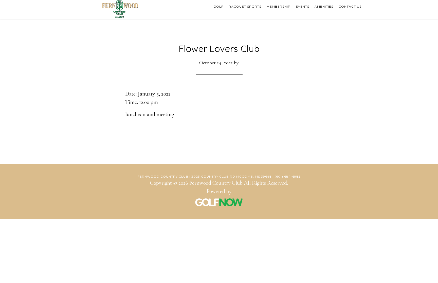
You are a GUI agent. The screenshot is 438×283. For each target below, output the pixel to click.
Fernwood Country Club (120, 9)
